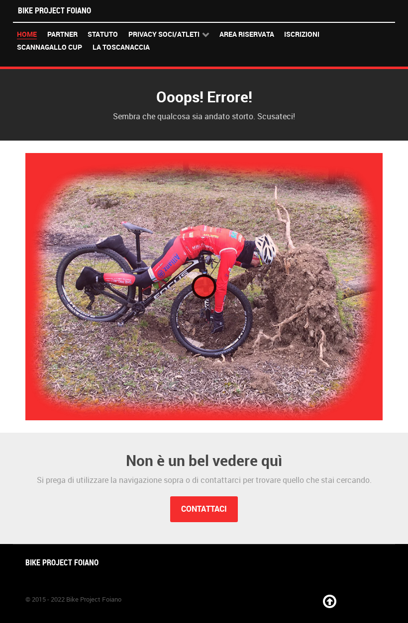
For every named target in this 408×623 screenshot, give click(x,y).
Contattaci (204, 509)
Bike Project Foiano (54, 10)
